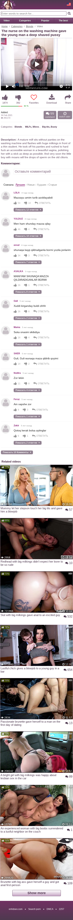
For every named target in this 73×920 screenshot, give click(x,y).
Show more (37, 893)
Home (4, 26)
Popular (45, 20)
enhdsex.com (15, 909)
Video (7, 20)
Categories (25, 20)
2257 (61, 909)
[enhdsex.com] (8, 4)
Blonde (29, 26)
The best (63, 20)
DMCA (50, 909)
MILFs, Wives (32, 127)
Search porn (34, 909)
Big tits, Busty (49, 127)
